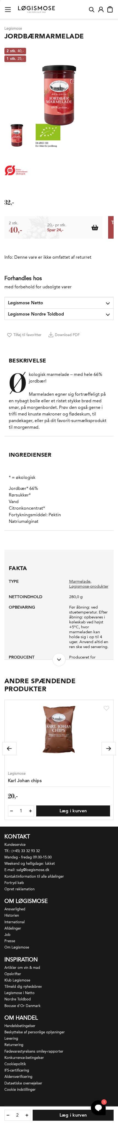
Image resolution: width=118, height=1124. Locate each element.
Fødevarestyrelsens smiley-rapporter (33, 1051)
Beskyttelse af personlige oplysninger (34, 1032)
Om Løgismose (16, 947)
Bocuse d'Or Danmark (22, 1006)
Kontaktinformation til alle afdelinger (34, 876)
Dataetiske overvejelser (23, 1083)
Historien (11, 915)
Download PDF (67, 335)
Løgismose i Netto (19, 993)
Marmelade (79, 581)
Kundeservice (15, 845)
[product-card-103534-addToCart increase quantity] (30, 811)
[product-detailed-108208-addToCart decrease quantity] (8, 1115)
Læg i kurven (73, 810)
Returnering (13, 1045)
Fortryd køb (14, 883)
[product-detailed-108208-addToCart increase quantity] (27, 1115)
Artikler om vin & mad (22, 968)
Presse (9, 941)
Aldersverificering (18, 1077)
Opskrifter (12, 974)
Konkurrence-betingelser (24, 1058)
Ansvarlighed (14, 909)
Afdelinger (12, 928)
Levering (11, 1038)
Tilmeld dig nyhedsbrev (23, 986)
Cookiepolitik (15, 1064)
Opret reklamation (19, 889)
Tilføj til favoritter (27, 335)
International (14, 922)
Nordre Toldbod (17, 999)
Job (7, 935)
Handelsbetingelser (19, 1026)
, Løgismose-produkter (88, 584)
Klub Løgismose (17, 980)
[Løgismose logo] (36, 9)
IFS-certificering (16, 1070)
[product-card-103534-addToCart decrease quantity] (11, 811)
